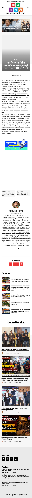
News (16, 59)
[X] (16, 247)
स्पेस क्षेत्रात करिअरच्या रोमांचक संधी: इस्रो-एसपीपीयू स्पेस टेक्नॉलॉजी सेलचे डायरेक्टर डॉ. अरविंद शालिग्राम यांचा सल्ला (15, 28)
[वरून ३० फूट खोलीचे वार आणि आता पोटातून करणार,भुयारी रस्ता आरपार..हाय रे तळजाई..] (6, 280)
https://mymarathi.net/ (16, 213)
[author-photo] (3, 353)
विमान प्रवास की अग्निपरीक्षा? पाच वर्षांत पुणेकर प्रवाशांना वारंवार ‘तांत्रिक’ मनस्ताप (20, 295)
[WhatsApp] (21, 264)
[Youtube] (18, 247)
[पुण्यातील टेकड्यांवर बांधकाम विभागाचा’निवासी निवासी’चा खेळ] (6, 303)
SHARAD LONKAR (17, 73)
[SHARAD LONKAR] (16, 204)
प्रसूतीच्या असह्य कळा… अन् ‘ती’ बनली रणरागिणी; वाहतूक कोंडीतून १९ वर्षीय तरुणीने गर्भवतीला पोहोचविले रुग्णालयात (15, 379)
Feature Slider (5, 472)
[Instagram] (7, 459)
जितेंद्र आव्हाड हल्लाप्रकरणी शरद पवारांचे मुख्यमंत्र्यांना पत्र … (23, 194)
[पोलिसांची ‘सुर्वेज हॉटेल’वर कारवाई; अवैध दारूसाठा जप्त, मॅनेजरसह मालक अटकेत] (16, 425)
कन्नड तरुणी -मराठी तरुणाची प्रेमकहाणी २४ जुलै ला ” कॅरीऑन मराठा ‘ (8, 194)
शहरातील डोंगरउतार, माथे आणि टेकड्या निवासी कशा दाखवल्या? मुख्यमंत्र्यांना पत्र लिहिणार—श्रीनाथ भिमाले (20, 311)
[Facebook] (13, 247)
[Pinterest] (17, 264)
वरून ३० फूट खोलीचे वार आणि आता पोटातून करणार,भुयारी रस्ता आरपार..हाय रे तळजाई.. (20, 280)
